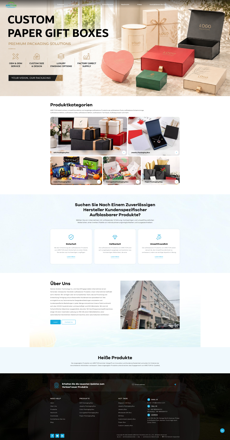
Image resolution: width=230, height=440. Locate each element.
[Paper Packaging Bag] (161, 170)
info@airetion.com (158, 403)
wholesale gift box (125, 412)
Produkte (53, 409)
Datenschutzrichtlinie (151, 437)
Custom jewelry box (125, 425)
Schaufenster (107, 4)
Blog (51, 422)
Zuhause (60, 4)
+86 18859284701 (156, 409)
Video (139, 4)
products (90, 4)
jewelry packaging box (126, 406)
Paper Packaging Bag (87, 416)
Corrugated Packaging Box (89, 412)
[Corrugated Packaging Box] (122, 170)
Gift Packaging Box (86, 403)
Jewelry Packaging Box (87, 406)
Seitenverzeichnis (129, 437)
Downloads (54, 416)
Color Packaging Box (86, 409)
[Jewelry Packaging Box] (154, 136)
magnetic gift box (124, 403)
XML (139, 437)
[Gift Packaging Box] (88, 136)
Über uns (75, 4)
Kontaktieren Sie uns (158, 4)
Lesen (55, 322)
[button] (113, 92)
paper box (122, 422)
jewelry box (122, 409)
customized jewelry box (127, 419)
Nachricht (125, 4)
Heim (52, 403)
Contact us (69, 322)
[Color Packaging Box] (76, 170)
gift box (121, 416)
